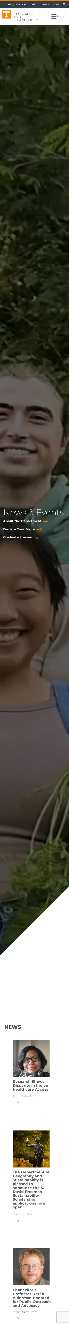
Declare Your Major (19, 529)
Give (56, 4)
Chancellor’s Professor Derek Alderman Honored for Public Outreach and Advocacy (32, 1298)
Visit (34, 4)
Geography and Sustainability (26, 17)
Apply (45, 4)
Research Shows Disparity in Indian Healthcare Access (30, 1086)
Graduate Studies (17, 537)
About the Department (22, 521)
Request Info (17, 4)
